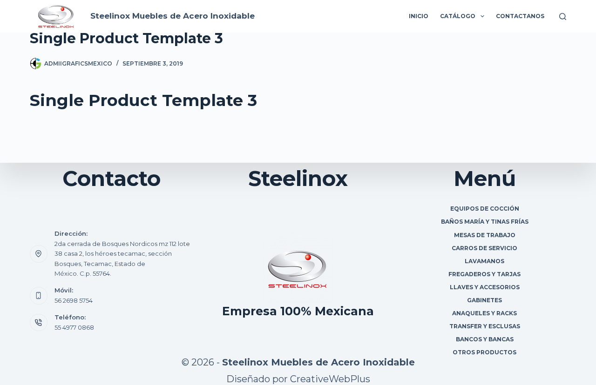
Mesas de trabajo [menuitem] (484, 235)
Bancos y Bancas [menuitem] (485, 339)
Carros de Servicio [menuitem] (484, 248)
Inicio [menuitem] (418, 16)
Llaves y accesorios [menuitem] (485, 287)
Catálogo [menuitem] (457, 16)
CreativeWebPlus (330, 379)
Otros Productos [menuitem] (484, 352)
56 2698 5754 (73, 300)
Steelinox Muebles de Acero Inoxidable (172, 15)
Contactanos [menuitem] (520, 16)
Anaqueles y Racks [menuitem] (484, 313)
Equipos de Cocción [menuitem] (484, 208)
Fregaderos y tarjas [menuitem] (484, 274)
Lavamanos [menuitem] (484, 261)
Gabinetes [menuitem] (484, 300)
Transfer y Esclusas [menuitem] (484, 326)
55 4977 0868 (74, 327)
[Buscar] (562, 16)
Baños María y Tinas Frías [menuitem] (484, 221)
